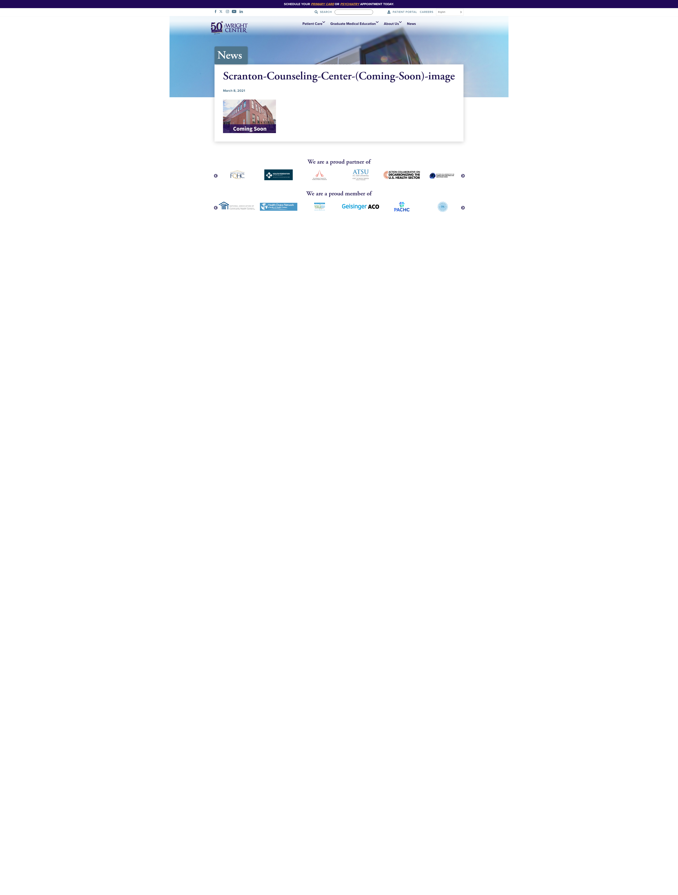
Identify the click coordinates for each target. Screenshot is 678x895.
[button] (313, 24)
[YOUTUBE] (235, 12)
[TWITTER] (222, 12)
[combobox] (449, 12)
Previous (215, 175)
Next (462, 175)
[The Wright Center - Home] (229, 27)
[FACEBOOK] (217, 12)
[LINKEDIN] (242, 12)
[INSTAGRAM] (228, 12)
